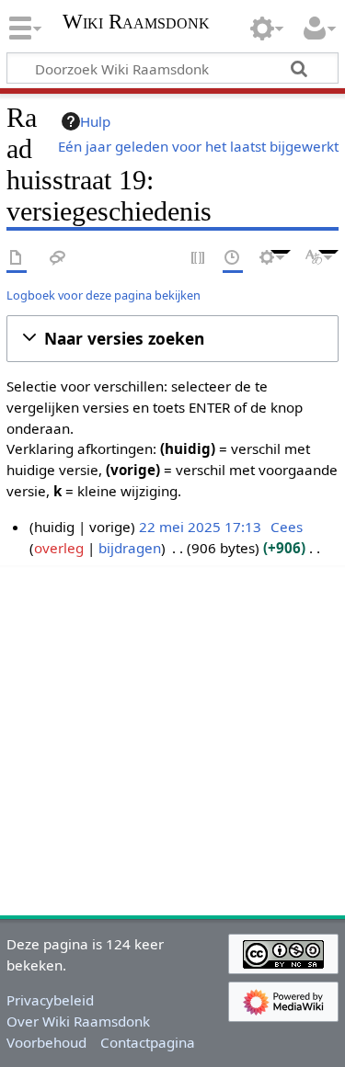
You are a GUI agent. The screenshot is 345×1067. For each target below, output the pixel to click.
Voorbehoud (46, 1042)
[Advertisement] (172, 737)
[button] (172, 339)
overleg (59, 548)
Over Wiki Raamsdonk (78, 1021)
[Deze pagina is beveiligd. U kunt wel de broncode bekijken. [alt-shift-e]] (199, 258)
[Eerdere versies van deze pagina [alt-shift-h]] (233, 258)
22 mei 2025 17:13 (200, 526)
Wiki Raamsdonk (136, 23)
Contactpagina (147, 1042)
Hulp (95, 121)
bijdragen (129, 548)
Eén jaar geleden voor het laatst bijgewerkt (198, 146)
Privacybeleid (50, 1000)
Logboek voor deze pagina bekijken (103, 295)
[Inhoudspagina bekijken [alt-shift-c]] (16, 258)
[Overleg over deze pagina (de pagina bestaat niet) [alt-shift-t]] (58, 258)
